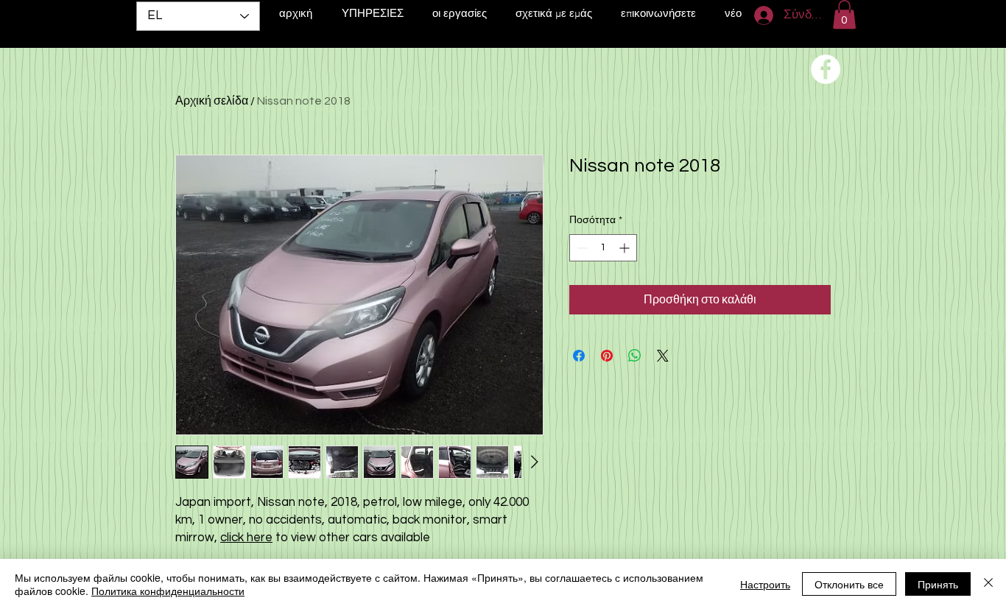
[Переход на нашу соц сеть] (825, 69)
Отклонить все (849, 584)
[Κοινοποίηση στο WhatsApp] (635, 356)
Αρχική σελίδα (211, 101)
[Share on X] (663, 356)
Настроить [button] (765, 584)
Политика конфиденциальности (168, 590)
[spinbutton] (603, 248)
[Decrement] (580, 248)
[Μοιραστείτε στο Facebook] (579, 356)
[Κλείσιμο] (988, 584)
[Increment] (625, 248)
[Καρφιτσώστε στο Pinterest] (607, 356)
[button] (844, 14)
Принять (938, 584)
